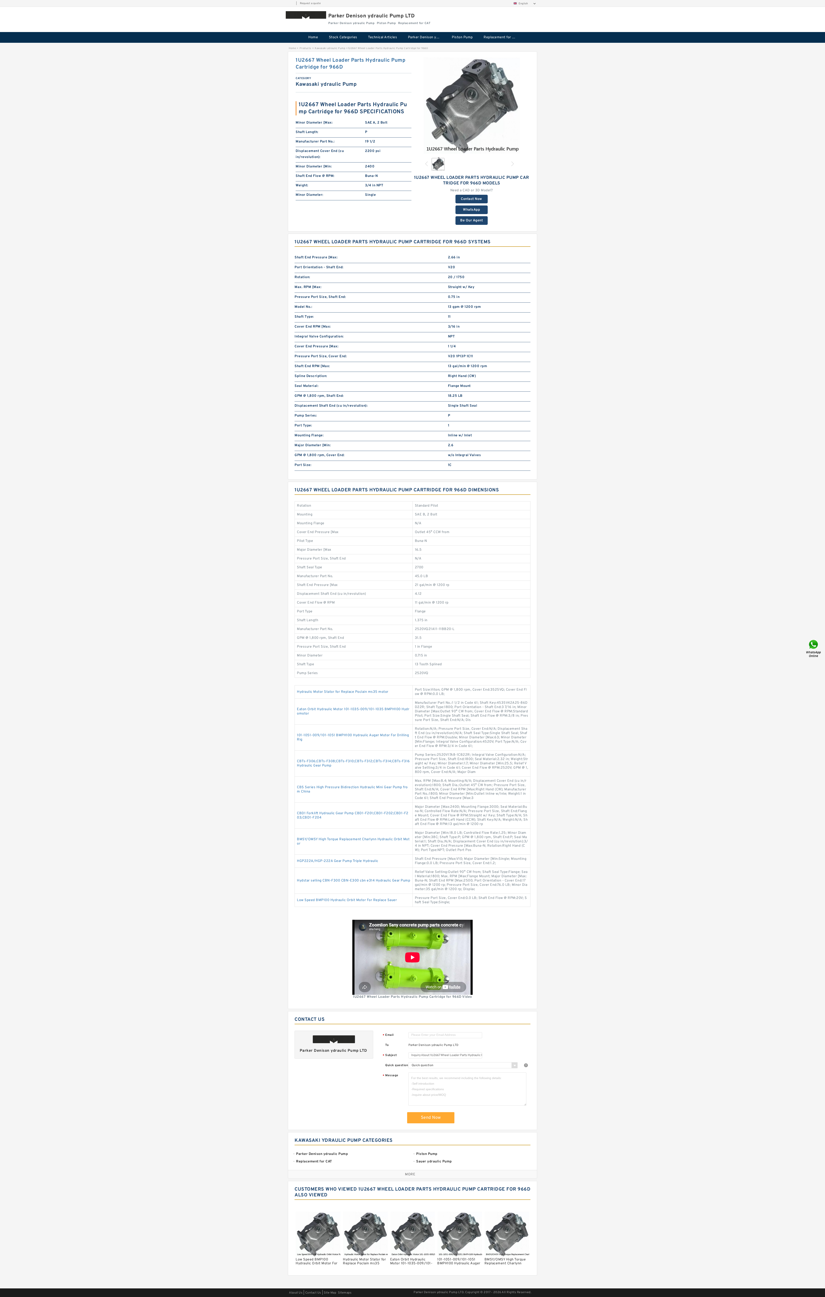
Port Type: (303, 425)
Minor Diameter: (309, 195)
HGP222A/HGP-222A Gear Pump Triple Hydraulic (337, 861)
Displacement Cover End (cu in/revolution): (320, 154)
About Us (295, 1293)
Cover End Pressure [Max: (316, 346)
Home (313, 37)
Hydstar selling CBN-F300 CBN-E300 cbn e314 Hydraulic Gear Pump (353, 880)
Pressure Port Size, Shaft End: (320, 297)
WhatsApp (471, 210)
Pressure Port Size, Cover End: (321, 356)
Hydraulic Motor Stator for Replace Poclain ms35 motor (342, 692)
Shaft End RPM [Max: (312, 366)
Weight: (302, 185)
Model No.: (303, 307)
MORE (410, 1174)
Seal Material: (306, 386)
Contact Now (471, 199)
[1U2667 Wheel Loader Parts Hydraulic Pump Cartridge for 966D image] (471, 105)
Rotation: (302, 277)
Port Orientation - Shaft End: (319, 267)
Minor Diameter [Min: (314, 166)
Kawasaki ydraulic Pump (330, 48)
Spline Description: (311, 376)
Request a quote (310, 3)
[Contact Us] (814, 648)
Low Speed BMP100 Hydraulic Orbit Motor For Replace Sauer (347, 900)
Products (305, 48)
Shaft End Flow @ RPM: (315, 176)
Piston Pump (462, 37)
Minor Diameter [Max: (314, 123)
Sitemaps (344, 1293)
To (387, 1045)
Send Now (431, 1118)
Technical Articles (382, 37)
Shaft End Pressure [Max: (316, 257)
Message (390, 1076)
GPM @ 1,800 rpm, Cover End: (320, 455)
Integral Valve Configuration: (319, 336)
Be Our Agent (471, 220)
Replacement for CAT (501, 37)
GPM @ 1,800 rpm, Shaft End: (319, 396)
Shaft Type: (304, 317)
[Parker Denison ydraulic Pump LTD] (306, 15)
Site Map (330, 1293)
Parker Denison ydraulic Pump (427, 37)
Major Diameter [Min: (313, 445)
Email (388, 1035)
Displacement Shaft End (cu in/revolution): (331, 406)
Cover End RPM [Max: (313, 327)
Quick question (396, 1065)
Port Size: (303, 465)
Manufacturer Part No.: (315, 142)
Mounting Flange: (309, 435)
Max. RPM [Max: (308, 287)
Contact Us (313, 1293)
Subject (390, 1055)
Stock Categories (343, 37)
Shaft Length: (307, 132)
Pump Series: (306, 416)
